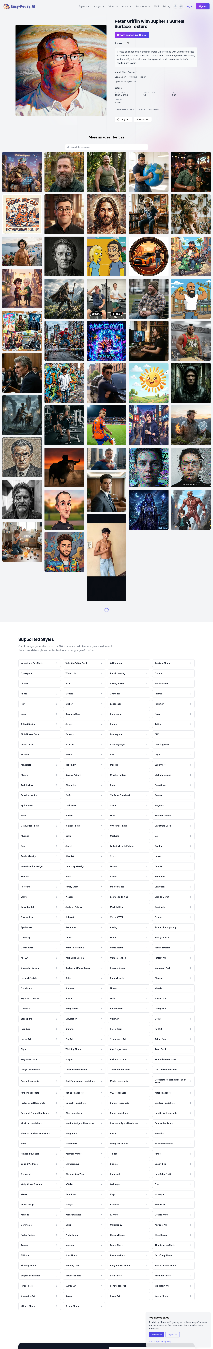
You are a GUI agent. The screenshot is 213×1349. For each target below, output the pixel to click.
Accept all (157, 1334)
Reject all (172, 1334)
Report (143, 77)
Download (144, 119)
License (118, 109)
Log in (189, 6)
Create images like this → (131, 35)
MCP (156, 6)
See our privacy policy (160, 1341)
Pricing (166, 6)
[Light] (180, 6)
